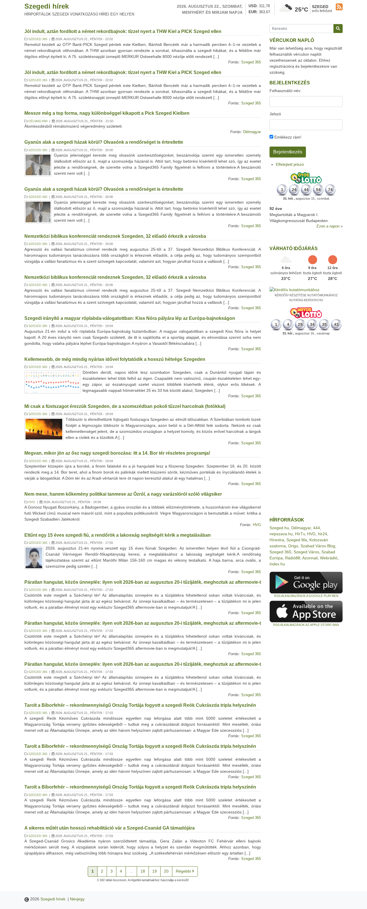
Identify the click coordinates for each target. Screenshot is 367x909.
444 (316, 527)
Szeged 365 (37, 39)
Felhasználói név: (285, 90)
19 (154, 871)
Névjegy (77, 899)
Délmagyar (38, 121)
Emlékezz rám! (287, 137)
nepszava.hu (281, 534)
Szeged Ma (296, 540)
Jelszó (275, 114)
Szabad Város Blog (317, 546)
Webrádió (328, 558)
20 (166, 871)
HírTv (300, 534)
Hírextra (277, 540)
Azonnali (310, 558)
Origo (293, 546)
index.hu (277, 564)
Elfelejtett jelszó (290, 164)
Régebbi (184, 871)
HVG (31, 502)
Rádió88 (292, 558)
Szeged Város (306, 552)
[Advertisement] (306, 426)
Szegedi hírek (46, 6)
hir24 (322, 534)
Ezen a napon (328, 226)
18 (142, 871)
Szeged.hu (279, 527)
